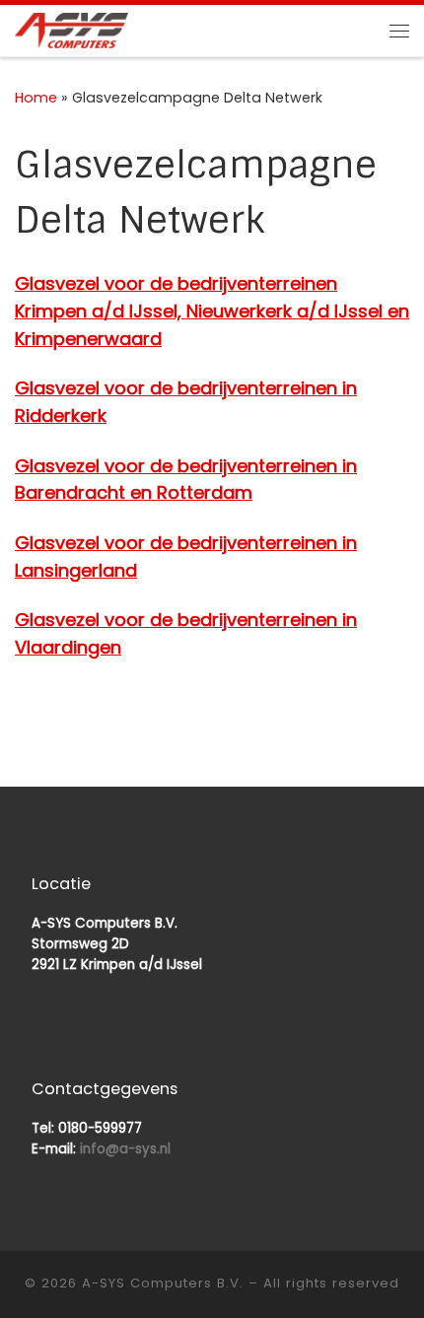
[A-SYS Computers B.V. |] (71, 29)
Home (36, 97)
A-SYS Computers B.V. (163, 1283)
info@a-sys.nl (125, 1149)
